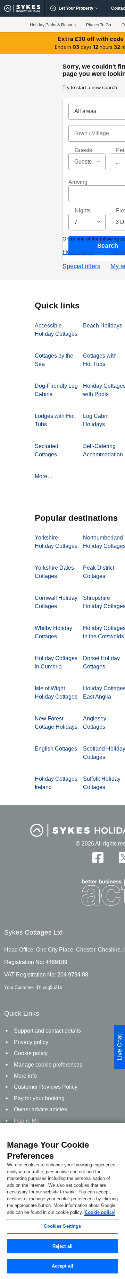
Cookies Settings (62, 1226)
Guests (83, 150)
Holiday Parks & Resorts (53, 25)
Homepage (77, 251)
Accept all (62, 1266)
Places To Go (98, 25)
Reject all (62, 1246)
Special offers (81, 266)
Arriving (78, 182)
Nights (83, 210)
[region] (62, 1201)
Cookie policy (99, 1212)
